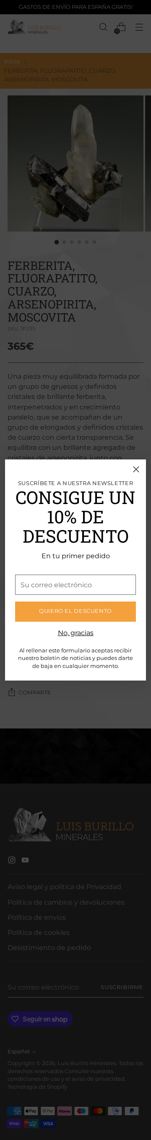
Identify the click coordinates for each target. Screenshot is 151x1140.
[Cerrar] (136, 469)
